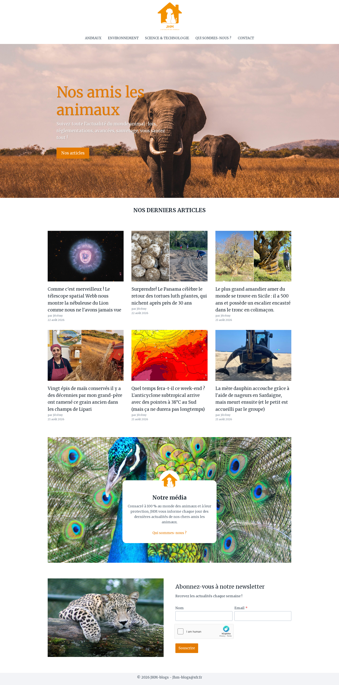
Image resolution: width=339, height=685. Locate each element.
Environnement (123, 38)
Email (241, 608)
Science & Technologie (167, 38)
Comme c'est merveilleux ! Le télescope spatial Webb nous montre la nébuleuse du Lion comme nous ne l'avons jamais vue (84, 299)
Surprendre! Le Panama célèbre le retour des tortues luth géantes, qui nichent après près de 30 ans (169, 296)
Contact (246, 38)
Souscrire (187, 648)
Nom (179, 608)
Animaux (93, 38)
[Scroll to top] (329, 679)
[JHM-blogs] (169, 16)
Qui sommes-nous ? (213, 38)
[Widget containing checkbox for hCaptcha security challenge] (204, 631)
